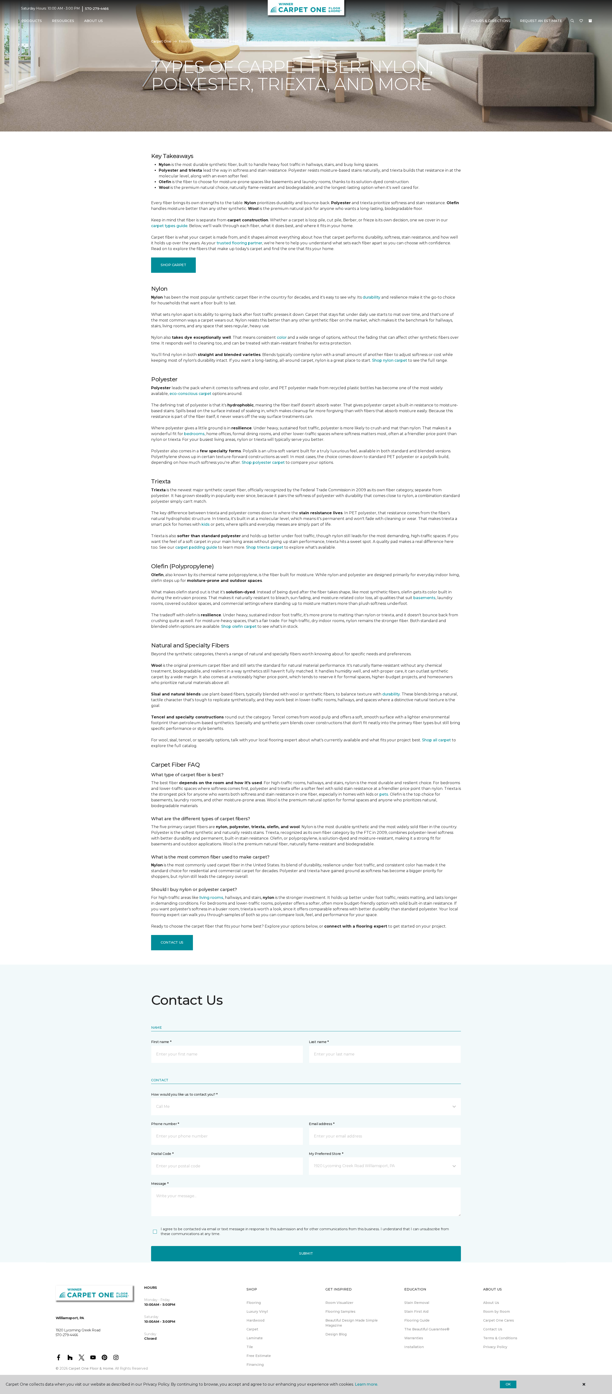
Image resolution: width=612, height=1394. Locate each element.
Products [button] (31, 21)
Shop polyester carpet (263, 462)
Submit (306, 1253)
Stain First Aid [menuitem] (416, 1311)
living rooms (211, 897)
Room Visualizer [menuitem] (339, 1303)
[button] (572, 21)
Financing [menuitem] (255, 1364)
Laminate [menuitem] (254, 1338)
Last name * (319, 1042)
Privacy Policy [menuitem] (495, 1347)
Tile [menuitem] (249, 1347)
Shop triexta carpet (264, 547)
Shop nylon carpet (389, 360)
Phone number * (165, 1124)
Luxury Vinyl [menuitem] (257, 1311)
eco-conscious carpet (190, 393)
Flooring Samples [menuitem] (340, 1311)
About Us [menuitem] (491, 1303)
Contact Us (172, 942)
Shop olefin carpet (239, 626)
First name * (161, 1042)
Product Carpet (225, 41)
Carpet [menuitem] (252, 1329)
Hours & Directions (490, 21)
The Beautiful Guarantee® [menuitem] (426, 1329)
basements (424, 598)
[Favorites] (581, 21)
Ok (508, 1384)
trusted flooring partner (239, 243)
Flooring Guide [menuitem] (417, 1320)
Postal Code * (162, 1153)
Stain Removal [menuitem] (416, 1303)
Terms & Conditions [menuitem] (500, 1338)
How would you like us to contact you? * (184, 1094)
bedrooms (194, 434)
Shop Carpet (173, 265)
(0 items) (590, 20)
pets (383, 794)
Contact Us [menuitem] (492, 1329)
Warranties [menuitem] (413, 1338)
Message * (159, 1183)
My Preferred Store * (326, 1153)
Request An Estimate (541, 21)
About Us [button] (93, 21)
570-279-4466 (97, 8)
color (282, 337)
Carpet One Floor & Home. (91, 1368)
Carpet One (161, 41)
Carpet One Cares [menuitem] (498, 1320)
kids (206, 524)
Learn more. (366, 1384)
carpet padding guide (196, 547)
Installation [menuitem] (414, 1347)
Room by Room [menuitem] (496, 1311)
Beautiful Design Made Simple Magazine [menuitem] (351, 1323)
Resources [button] (63, 21)
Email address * (321, 1124)
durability (371, 297)
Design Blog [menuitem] (336, 1334)
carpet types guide (169, 226)
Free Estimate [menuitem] (258, 1356)
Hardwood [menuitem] (255, 1320)
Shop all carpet (436, 740)
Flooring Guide (191, 41)
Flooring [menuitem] (253, 1303)
